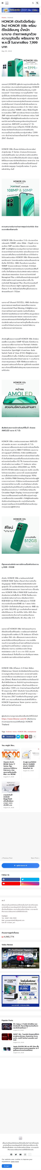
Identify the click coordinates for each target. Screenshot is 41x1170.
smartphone (32, 732)
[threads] (30, 1154)
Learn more (15, 1161)
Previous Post (7, 858)
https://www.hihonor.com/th (14, 719)
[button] (2, 3)
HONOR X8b (22, 732)
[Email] (30, 736)
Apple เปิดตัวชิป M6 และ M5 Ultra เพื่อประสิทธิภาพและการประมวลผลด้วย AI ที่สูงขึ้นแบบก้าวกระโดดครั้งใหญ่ (26, 1048)
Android (10, 17)
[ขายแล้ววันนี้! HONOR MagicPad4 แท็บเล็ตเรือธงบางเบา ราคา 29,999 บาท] (11, 787)
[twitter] (30, 879)
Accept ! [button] (7, 1166)
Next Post (34, 858)
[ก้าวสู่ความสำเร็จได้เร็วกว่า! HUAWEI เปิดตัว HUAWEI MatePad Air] (30, 754)
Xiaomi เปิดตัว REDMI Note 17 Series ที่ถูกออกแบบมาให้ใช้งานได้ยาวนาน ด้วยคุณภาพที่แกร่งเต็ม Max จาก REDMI (10, 768)
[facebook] (11, 879)
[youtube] (11, 883)
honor (15, 732)
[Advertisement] (15, 1073)
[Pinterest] (26, 736)
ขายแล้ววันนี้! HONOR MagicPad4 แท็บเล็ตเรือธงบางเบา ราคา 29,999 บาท (8, 800)
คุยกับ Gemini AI (20, 865)
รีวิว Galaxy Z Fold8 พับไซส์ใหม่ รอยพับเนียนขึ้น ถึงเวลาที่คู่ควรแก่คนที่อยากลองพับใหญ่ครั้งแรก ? (25, 1026)
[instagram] (30, 883)
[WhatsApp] (22, 736)
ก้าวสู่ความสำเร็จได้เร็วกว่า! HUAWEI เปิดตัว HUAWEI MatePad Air (29, 765)
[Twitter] (18, 736)
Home (4, 17)
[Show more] (34, 736)
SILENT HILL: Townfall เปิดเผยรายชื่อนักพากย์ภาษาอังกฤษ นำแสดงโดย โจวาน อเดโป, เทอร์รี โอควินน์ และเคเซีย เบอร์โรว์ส (26, 1037)
